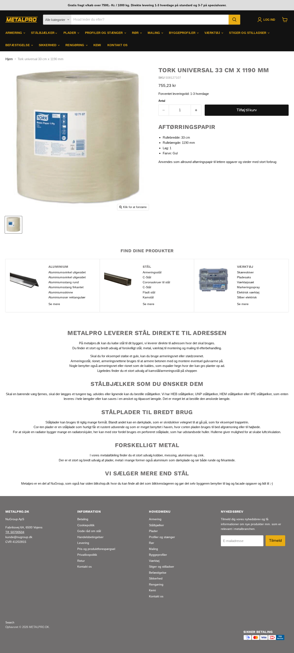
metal (147, 348)
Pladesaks (244, 277)
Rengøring (75, 45)
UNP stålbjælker (206, 394)
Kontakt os (117, 45)
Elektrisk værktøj (248, 292)
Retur (81, 560)
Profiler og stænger (104, 32)
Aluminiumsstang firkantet (66, 287)
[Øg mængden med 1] (196, 110)
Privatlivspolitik (87, 554)
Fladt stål (149, 292)
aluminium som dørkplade (171, 460)
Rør (136, 32)
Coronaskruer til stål (156, 282)
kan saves (109, 399)
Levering (83, 543)
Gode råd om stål (89, 531)
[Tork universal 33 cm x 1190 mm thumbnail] (13, 224)
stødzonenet (194, 356)
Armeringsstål (152, 272)
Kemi (97, 45)
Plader (70, 32)
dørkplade (144, 422)
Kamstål (148, 297)
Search (9, 622)
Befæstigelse (18, 45)
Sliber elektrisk (247, 297)
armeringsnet (169, 356)
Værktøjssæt (245, 282)
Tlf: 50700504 (14, 532)
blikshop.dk (102, 483)
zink (201, 455)
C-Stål (147, 277)
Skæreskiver (245, 272)
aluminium (185, 455)
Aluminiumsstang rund (63, 282)
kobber (158, 455)
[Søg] (234, 20)
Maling (154, 32)
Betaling (82, 519)
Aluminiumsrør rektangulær (66, 297)
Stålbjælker (43, 32)
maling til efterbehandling (203, 348)
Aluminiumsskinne (60, 292)
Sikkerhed (48, 45)
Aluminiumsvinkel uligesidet (67, 272)
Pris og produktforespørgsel (96, 549)
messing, (170, 455)
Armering (14, 32)
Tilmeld (275, 540)
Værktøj (212, 32)
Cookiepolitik (85, 525)
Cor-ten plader (44, 427)
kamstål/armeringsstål (164, 370)
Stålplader (52, 422)
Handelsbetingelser (90, 537)
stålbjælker (152, 394)
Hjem (9, 59)
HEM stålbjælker (231, 394)
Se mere (54, 304)
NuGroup (57, 483)
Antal (161, 100)
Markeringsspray (248, 287)
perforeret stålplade (155, 432)
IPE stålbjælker (261, 394)
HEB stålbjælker (182, 394)
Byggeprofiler (182, 32)
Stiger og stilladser (248, 32)
